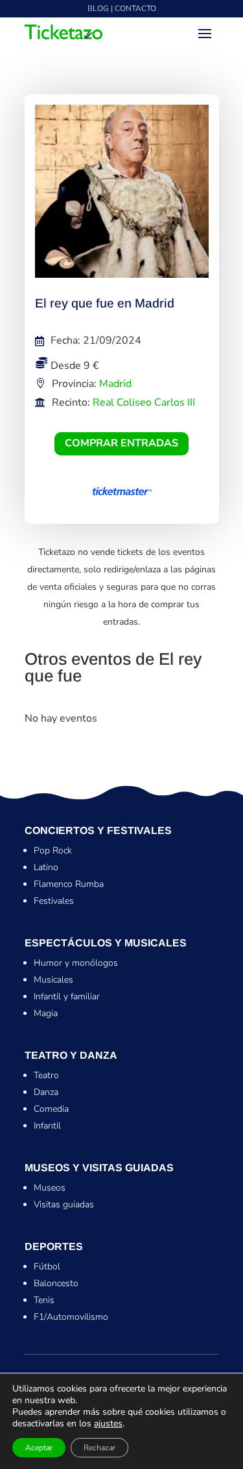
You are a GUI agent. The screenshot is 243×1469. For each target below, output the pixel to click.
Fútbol (47, 1266)
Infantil (47, 1126)
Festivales (54, 901)
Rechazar (99, 1448)
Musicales (53, 980)
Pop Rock (53, 850)
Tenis (44, 1300)
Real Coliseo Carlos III (144, 402)
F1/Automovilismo (71, 1317)
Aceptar (38, 1448)
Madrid (115, 384)
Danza (46, 1092)
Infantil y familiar (67, 996)
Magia (46, 1013)
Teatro (46, 1075)
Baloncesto (56, 1283)
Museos (49, 1188)
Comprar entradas (121, 443)
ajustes (108, 1424)
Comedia (51, 1109)
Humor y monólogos (76, 963)
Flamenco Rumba (69, 884)
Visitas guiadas (64, 1204)
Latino (46, 867)
